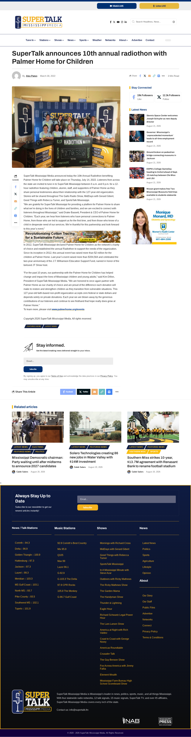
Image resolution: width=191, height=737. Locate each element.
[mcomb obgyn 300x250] (154, 225)
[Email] (149, 75)
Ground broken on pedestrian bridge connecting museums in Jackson (161, 155)
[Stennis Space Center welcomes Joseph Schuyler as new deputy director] (136, 119)
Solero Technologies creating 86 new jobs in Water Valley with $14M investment (94, 457)
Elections (37, 447)
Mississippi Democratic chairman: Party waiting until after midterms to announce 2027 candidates (37, 462)
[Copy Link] (154, 75)
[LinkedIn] (125, 22)
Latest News (51, 326)
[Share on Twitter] (145, 75)
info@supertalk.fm (78, 710)
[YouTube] (118, 22)
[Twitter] (114, 22)
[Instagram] (122, 22)
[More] (163, 75)
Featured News (34, 326)
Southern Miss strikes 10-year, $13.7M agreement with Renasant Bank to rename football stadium (152, 462)
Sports (154, 452)
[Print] (159, 75)
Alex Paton (31, 76)
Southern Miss (137, 452)
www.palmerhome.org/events (68, 309)
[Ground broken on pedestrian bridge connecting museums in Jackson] (136, 156)
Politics (40, 452)
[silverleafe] (72, 236)
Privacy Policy (106, 376)
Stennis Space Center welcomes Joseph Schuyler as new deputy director (162, 118)
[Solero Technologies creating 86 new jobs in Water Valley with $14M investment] (95, 427)
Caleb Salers (22, 472)
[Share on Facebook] (140, 75)
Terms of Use (57, 376)
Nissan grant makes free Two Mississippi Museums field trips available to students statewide (162, 192)
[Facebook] (110, 22)
